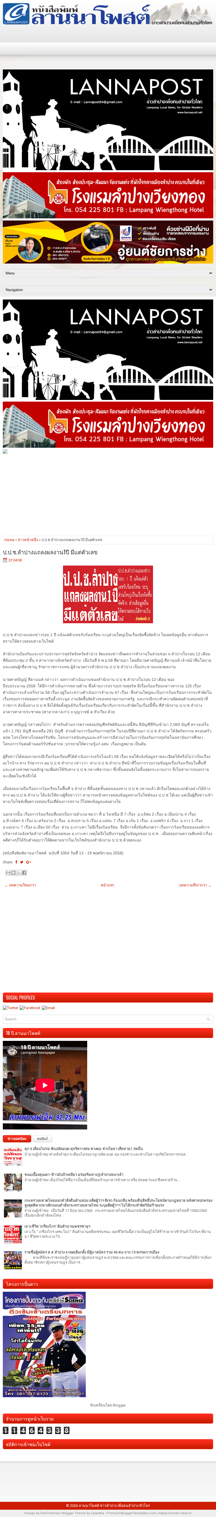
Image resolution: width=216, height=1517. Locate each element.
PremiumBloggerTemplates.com (131, 1513)
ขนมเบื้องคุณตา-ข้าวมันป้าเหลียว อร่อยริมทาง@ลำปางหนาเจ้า (73, 1174)
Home (9, 540)
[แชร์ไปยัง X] (19, 872)
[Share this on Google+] (28, 862)
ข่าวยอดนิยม (17, 1139)
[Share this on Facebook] (16, 862)
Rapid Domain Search (175, 1513)
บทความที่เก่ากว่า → (195, 885)
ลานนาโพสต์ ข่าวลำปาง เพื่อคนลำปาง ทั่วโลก (114, 1506)
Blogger (119, 1405)
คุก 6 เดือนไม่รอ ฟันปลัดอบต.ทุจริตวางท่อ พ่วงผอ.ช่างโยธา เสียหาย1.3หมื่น (83, 1149)
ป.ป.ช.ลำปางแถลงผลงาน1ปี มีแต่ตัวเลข (50, 552)
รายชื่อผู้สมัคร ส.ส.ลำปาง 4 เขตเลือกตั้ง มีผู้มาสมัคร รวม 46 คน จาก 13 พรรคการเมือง (91, 1252)
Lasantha (97, 1513)
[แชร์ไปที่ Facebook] (24, 872)
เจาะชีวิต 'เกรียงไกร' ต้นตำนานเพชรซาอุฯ (57, 1226)
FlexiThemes (50, 1513)
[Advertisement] (108, 494)
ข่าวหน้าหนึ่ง (28, 540)
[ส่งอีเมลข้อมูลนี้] (8, 872)
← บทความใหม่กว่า (20, 885)
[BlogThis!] (13, 872)
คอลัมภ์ (42, 1139)
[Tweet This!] (22, 862)
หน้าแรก (107, 885)
